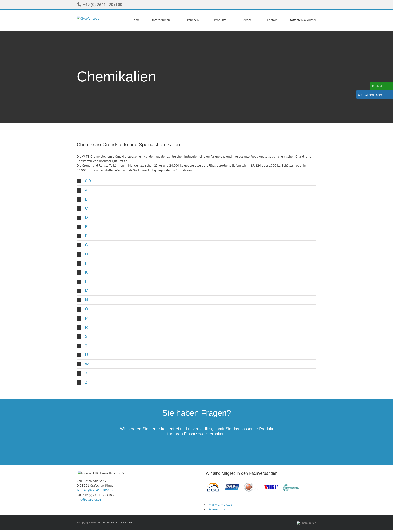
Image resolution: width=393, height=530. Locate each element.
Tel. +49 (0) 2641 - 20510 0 (95, 490)
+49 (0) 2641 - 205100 (102, 4)
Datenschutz (216, 509)
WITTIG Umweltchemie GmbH (115, 522)
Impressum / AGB (220, 505)
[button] (196, 180)
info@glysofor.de (89, 499)
